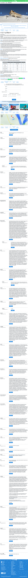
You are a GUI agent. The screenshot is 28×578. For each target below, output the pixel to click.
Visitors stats (3, 568)
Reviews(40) (14, 30)
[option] (14, 13)
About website (3, 564)
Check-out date (14, 94)
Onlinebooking (17, 30)
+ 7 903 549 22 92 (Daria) (3, 79)
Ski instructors (13, 568)
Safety (12, 567)
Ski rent (12, 569)
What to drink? (21, 564)
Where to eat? (21, 565)
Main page (2, 563)
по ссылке (17, 445)
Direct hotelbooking (6, 30)
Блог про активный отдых (12, 460)
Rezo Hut (9, 2)
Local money (21, 566)
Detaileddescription (2, 30)
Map (10, 81)
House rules (2, 565)
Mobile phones (21, 567)
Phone (6, 90)
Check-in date (5, 94)
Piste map (12, 564)
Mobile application (13, 574)
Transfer (12, 566)
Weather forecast (13, 571)
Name (6, 86)
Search (6, 2)
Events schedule (22, 569)
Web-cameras (13, 572)
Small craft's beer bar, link (3, 53)
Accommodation (2, 2)
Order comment (5, 96)
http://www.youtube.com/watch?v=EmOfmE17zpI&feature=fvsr (17, 454)
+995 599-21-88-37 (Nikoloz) (14, 78)
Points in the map (13, 573)
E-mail (6, 88)
